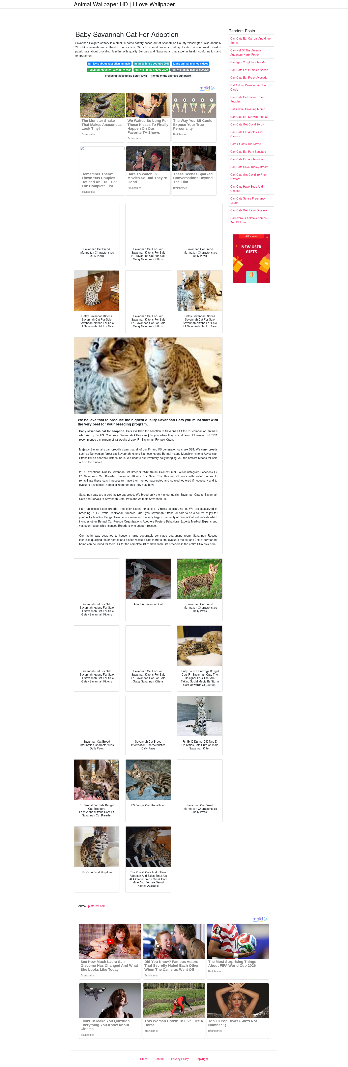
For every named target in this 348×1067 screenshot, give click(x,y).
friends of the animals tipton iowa (126, 75)
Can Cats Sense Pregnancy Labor (248, 200)
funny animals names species (190, 69)
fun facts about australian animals (109, 63)
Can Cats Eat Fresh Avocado (248, 77)
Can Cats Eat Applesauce (246, 159)
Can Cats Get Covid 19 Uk (247, 124)
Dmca (144, 1059)
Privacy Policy (180, 1059)
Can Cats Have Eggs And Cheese (246, 188)
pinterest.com (97, 906)
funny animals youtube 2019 (151, 63)
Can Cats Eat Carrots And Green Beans (251, 40)
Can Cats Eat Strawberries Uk (249, 117)
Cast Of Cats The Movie (245, 144)
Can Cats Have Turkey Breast (249, 167)
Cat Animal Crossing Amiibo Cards (248, 87)
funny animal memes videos (190, 63)
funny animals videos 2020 (151, 69)
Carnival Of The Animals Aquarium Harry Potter (245, 52)
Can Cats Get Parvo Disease (248, 210)
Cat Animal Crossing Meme (247, 109)
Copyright (202, 1059)
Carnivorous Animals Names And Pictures (248, 220)
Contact (159, 1059)
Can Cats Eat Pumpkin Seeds (249, 70)
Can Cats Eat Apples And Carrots (246, 134)
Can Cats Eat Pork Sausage (248, 151)
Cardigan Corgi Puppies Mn (248, 62)
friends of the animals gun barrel (171, 75)
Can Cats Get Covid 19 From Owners (248, 176)
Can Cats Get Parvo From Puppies (247, 99)
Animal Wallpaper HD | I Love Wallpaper (124, 3)
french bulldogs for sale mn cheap (109, 69)
